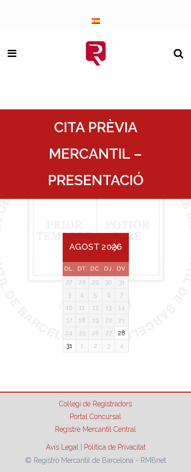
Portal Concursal (95, 416)
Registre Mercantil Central (95, 429)
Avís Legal (62, 447)
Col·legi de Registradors (95, 404)
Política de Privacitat (115, 447)
